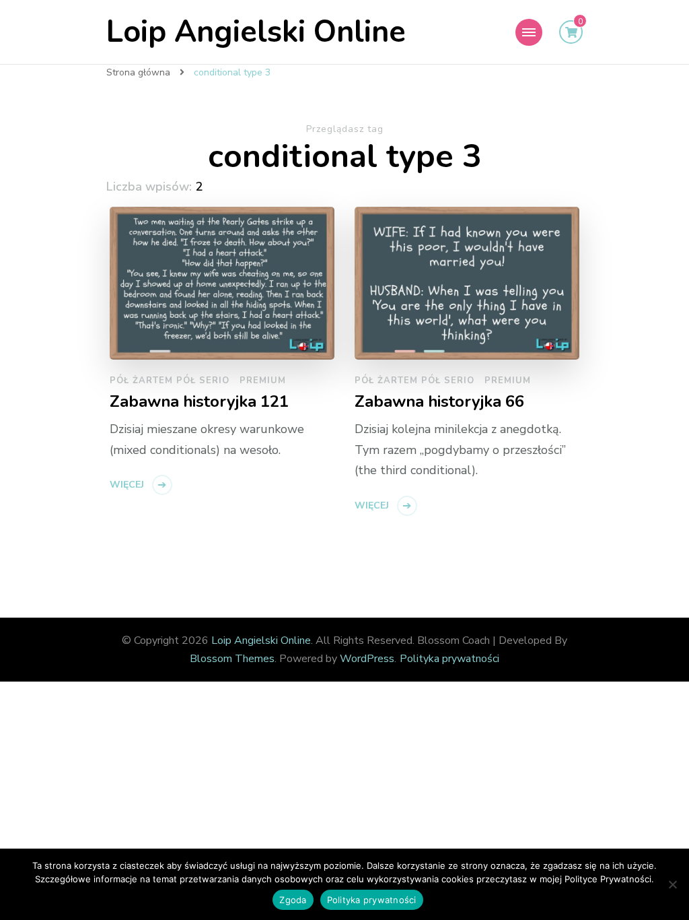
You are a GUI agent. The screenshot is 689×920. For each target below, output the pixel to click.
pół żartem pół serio (169, 380)
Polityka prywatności (449, 658)
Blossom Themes (232, 658)
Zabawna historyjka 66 (439, 401)
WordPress (367, 658)
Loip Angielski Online (256, 32)
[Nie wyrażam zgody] (672, 884)
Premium (263, 380)
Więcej (127, 484)
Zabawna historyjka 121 (199, 401)
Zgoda (292, 899)
